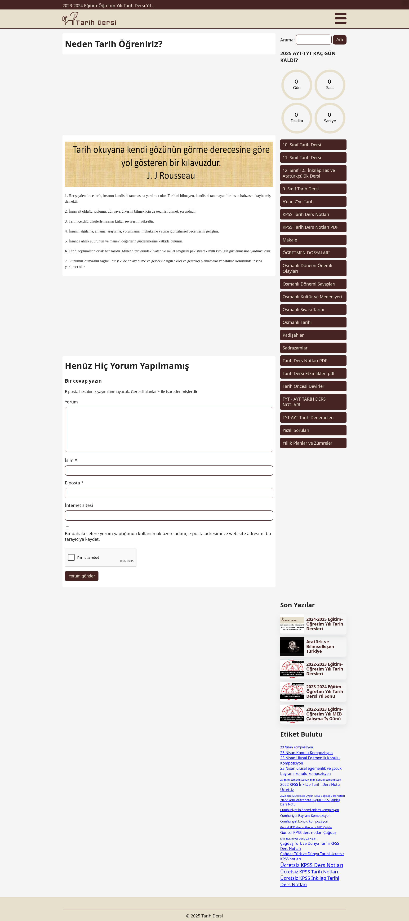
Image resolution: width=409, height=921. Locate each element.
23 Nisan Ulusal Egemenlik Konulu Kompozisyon (310, 760)
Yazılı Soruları (296, 430)
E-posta (74, 483)
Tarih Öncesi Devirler (303, 386)
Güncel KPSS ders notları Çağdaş (308, 832)
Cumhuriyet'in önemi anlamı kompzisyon (309, 810)
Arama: (287, 40)
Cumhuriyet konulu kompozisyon (304, 821)
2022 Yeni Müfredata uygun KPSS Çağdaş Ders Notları (312, 795)
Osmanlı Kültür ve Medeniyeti (312, 297)
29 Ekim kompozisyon (293, 779)
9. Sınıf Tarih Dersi (301, 189)
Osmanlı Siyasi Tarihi (303, 309)
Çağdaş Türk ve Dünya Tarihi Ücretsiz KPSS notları (312, 856)
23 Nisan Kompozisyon (296, 747)
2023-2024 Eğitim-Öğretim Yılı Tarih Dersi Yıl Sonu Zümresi (109, 5)
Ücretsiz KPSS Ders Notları (311, 865)
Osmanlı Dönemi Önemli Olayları (307, 268)
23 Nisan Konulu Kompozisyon (306, 752)
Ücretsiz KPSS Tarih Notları (309, 871)
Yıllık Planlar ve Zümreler (307, 443)
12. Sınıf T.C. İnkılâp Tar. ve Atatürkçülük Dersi (309, 173)
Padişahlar (293, 335)
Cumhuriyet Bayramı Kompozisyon (305, 816)
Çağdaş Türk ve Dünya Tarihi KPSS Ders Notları (309, 846)
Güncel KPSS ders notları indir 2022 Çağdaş (306, 827)
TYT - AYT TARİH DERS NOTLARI (304, 401)
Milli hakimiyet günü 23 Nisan (298, 838)
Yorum (71, 402)
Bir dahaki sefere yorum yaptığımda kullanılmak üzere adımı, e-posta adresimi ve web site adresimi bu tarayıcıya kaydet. (168, 536)
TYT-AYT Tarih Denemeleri (308, 417)
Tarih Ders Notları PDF (305, 360)
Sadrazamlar (295, 348)
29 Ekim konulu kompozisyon (323, 779)
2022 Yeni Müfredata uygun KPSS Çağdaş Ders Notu (310, 802)
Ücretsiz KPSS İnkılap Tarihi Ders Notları (309, 881)
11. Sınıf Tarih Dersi (302, 157)
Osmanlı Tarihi (297, 322)
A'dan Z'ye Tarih (298, 201)
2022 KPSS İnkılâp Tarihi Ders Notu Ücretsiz (310, 787)
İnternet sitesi (79, 505)
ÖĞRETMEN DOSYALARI (306, 252)
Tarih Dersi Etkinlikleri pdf (308, 373)
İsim (71, 460)
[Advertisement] (169, 92)
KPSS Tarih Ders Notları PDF (310, 227)
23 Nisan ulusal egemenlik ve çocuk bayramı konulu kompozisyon (311, 771)
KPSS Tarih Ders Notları (306, 214)
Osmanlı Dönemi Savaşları (309, 284)
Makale (290, 240)
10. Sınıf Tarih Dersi (302, 145)
